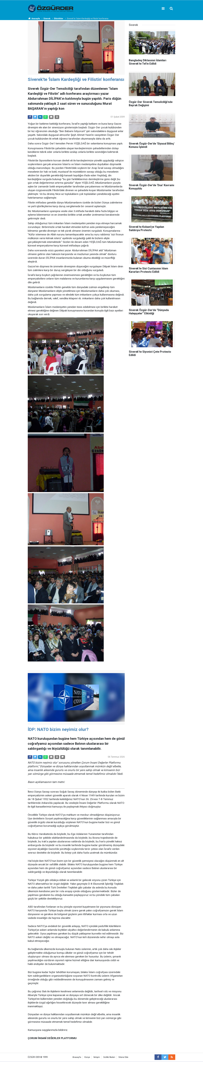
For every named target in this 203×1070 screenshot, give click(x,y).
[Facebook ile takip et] (158, 1057)
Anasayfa (76, 1057)
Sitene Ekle (123, 1057)
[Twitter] (35, 117)
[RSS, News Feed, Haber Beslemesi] (171, 1057)
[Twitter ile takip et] (164, 1057)
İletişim (96, 1057)
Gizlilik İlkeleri (109, 1057)
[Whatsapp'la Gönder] (45, 117)
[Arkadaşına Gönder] (51, 117)
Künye (87, 1057)
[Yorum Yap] (62, 757)
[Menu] (163, 8)
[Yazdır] (57, 117)
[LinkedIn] (40, 117)
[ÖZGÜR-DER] (51, 8)
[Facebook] (30, 117)
